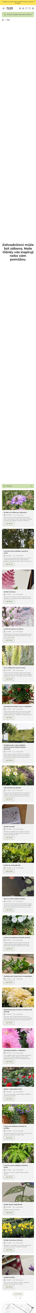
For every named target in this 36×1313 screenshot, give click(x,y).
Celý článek (9, 523)
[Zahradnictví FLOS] (7, 8)
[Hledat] (30, 8)
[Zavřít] (35, 1)
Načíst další (18, 1294)
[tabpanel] (18, 14)
